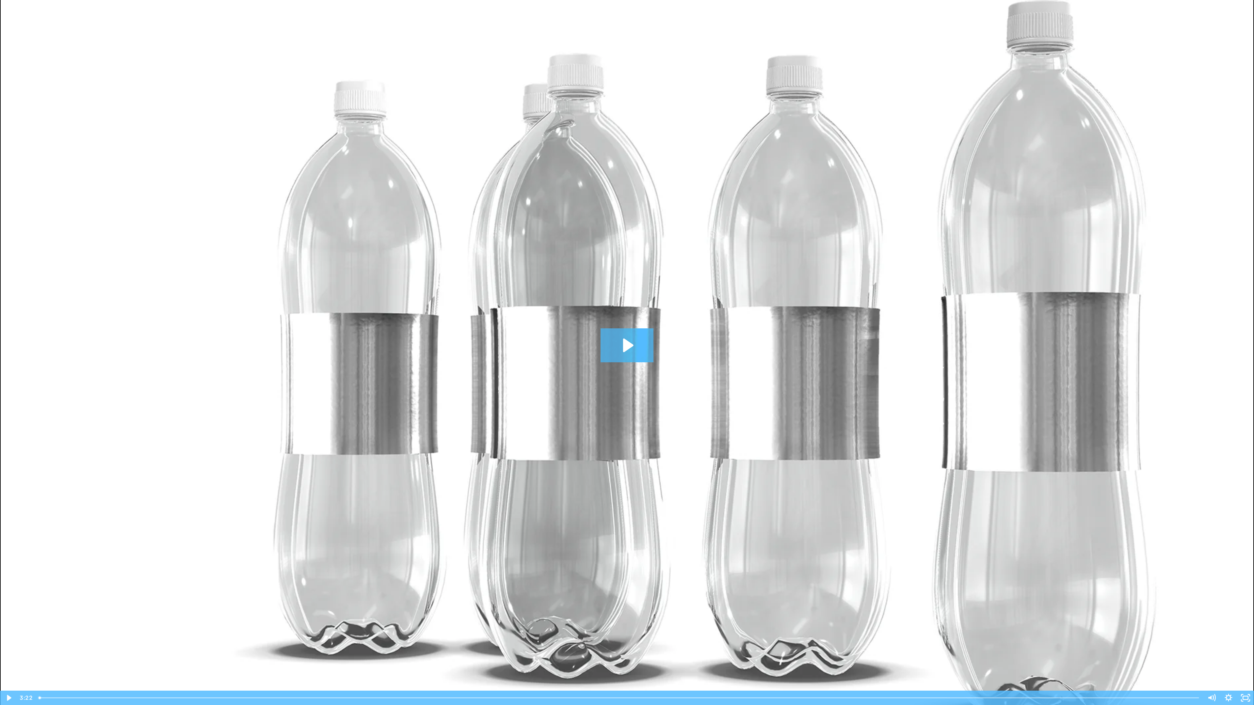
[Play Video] (8, 698)
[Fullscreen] (1245, 698)
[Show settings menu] (1228, 698)
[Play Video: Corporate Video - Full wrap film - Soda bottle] (627, 345)
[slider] (619, 698)
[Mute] (1211, 698)
